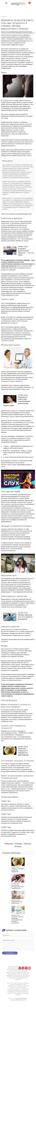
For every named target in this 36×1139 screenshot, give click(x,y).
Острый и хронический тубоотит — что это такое (26, 252)
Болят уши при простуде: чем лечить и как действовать (17, 886)
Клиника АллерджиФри (21, 998)
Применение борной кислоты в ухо (16, 902)
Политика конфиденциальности (18, 999)
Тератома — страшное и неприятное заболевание (23, 751)
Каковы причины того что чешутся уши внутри (25, 617)
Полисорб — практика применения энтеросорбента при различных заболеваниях (17, 920)
